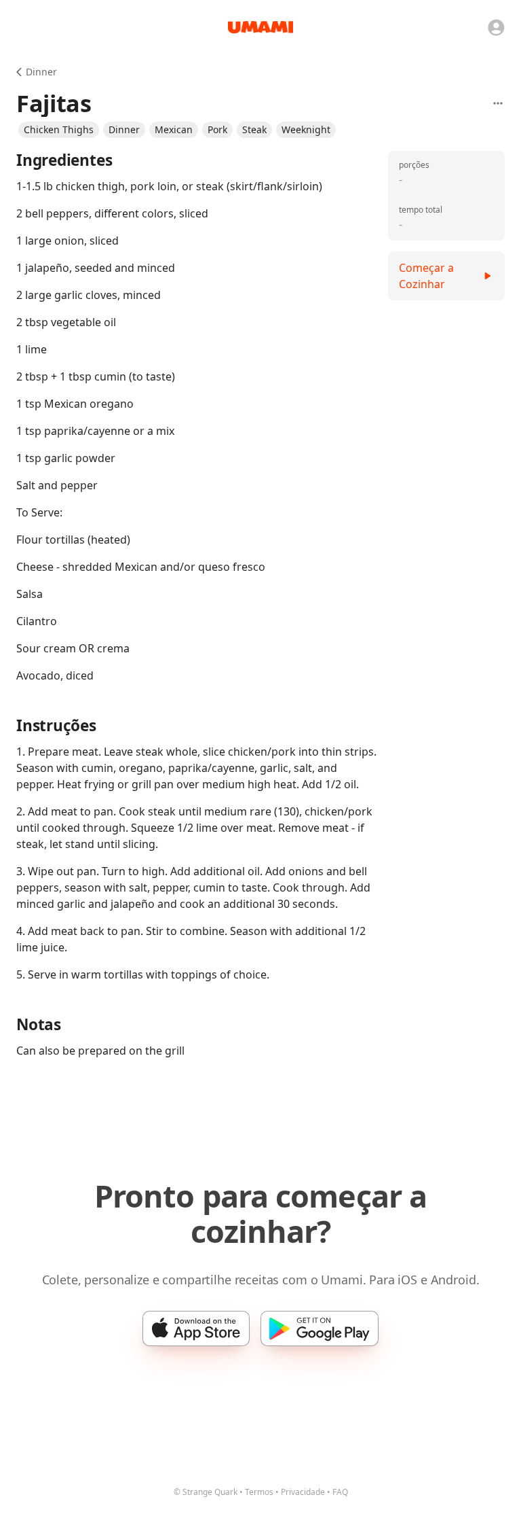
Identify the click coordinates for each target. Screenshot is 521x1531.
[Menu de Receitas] (498, 103)
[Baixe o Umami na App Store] (196, 1328)
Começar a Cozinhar (426, 276)
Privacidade (303, 1492)
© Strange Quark (205, 1492)
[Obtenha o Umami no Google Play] (319, 1328)
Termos (259, 1492)
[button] (58, 130)
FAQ (340, 1492)
